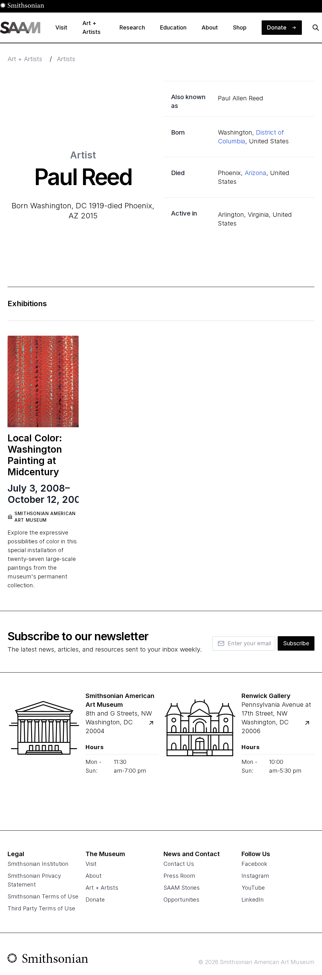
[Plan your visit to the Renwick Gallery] (200, 751)
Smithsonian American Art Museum (45, 517)
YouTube (253, 887)
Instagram (255, 875)
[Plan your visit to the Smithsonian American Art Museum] (44, 751)
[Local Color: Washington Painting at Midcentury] (43, 381)
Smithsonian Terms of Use (43, 896)
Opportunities (181, 899)
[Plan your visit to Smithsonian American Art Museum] (155, 726)
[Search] (315, 27)
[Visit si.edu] (48, 959)
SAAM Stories (182, 887)
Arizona (255, 173)
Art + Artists (25, 59)
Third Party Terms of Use (41, 908)
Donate (95, 899)
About (94, 875)
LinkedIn (253, 899)
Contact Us (179, 863)
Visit (91, 863)
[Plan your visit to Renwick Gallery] (311, 726)
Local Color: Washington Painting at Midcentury (35, 454)
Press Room (179, 875)
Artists (66, 59)
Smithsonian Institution (38, 863)
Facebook (254, 863)
